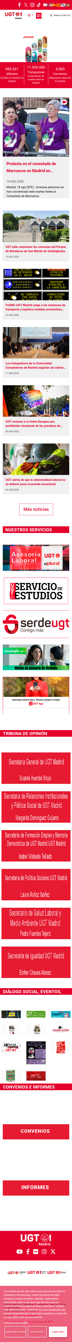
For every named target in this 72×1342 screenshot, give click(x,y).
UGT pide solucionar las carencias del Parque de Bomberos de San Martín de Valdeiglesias (36, 249)
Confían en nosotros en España (12, 79)
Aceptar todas (58, 1332)
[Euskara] (68, 5)
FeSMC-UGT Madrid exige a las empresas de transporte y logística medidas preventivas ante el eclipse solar (35, 307)
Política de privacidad (16, 1322)
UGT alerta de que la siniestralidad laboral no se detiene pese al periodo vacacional (36, 482)
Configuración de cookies (15, 1332)
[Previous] (6, 49)
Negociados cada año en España (60, 79)
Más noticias (36, 509)
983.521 (11, 69)
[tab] (26, 54)
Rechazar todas (37, 1332)
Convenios (60, 74)
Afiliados (12, 74)
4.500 (60, 69)
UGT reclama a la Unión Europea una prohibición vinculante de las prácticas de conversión (33, 424)
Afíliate (39, 16)
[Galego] (63, 5)
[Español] (53, 5)
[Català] (58, 5)
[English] (49, 5)
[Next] (65, 49)
